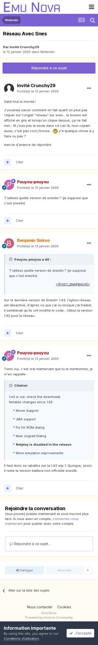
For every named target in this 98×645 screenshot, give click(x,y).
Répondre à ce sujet (49, 68)
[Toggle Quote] (11, 259)
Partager (26, 570)
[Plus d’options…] (89, 88)
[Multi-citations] (7, 162)
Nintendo (47, 52)
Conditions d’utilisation (21, 638)
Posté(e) (38, 91)
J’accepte (82, 633)
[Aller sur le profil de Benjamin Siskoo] (9, 243)
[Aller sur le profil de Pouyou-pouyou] (9, 185)
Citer (19, 162)
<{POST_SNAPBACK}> (73, 284)
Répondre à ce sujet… (32, 544)
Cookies (64, 607)
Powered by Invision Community (49, 617)
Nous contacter (40, 607)
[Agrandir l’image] (55, 131)
